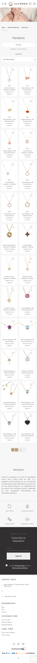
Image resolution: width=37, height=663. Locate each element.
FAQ (3, 609)
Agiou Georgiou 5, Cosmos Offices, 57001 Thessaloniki (16, 585)
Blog (3, 607)
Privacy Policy (20, 566)
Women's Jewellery (13, 27)
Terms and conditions (20, 568)
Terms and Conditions (8, 632)
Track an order (6, 620)
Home (3, 27)
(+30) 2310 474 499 (10, 596)
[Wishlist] (12, 69)
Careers (4, 612)
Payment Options (7, 622)
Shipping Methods (7, 625)
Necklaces (25, 27)
